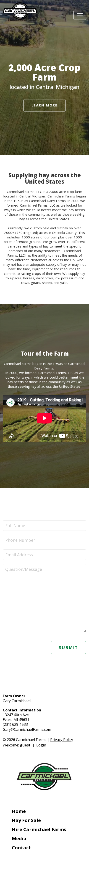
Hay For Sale (26, 820)
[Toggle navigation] (79, 15)
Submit (68, 647)
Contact (21, 848)
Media (19, 838)
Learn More (44, 105)
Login (41, 745)
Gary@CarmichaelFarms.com (27, 729)
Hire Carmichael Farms (39, 829)
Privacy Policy (61, 739)
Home (19, 811)
